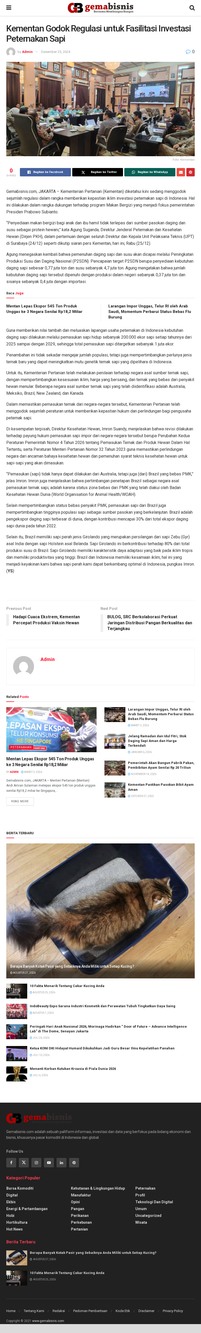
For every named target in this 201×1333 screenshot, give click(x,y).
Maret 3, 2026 (33, 772)
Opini (75, 1202)
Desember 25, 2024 (55, 52)
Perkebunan (81, 1222)
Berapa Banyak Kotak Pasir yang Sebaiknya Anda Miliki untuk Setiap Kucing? (72, 966)
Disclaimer (146, 1311)
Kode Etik (123, 1311)
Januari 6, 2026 (141, 752)
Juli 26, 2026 (40, 1037)
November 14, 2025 (143, 774)
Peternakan (21, 747)
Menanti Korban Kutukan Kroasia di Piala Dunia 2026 (73, 1069)
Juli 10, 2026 (40, 1055)
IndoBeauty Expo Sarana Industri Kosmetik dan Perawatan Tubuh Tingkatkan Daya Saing (102, 1006)
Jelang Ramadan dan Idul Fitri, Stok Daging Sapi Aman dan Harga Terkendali (157, 740)
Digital (12, 1195)
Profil (140, 1195)
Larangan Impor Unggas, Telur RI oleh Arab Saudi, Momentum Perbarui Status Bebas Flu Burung (149, 311)
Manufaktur (81, 1195)
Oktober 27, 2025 (142, 796)
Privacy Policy (173, 1311)
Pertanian (79, 1229)
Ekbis (11, 1202)
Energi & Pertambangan (27, 1209)
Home (10, 1311)
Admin (27, 52)
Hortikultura (16, 1222)
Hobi (10, 1215)
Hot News (14, 1229)
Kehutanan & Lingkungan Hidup (98, 1188)
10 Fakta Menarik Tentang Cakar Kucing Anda (67, 986)
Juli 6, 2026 (40, 1075)
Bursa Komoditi (20, 1188)
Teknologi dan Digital (154, 1202)
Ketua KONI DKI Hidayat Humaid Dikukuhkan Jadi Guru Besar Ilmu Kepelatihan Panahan (102, 1048)
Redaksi (59, 1311)
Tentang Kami (34, 1311)
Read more (20, 801)
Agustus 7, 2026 (43, 1012)
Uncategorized (148, 1215)
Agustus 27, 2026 (24, 972)
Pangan (77, 1209)
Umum (141, 1209)
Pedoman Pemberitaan (90, 1311)
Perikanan (80, 1215)
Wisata (141, 1222)
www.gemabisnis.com (48, 1321)
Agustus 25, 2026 (43, 992)
